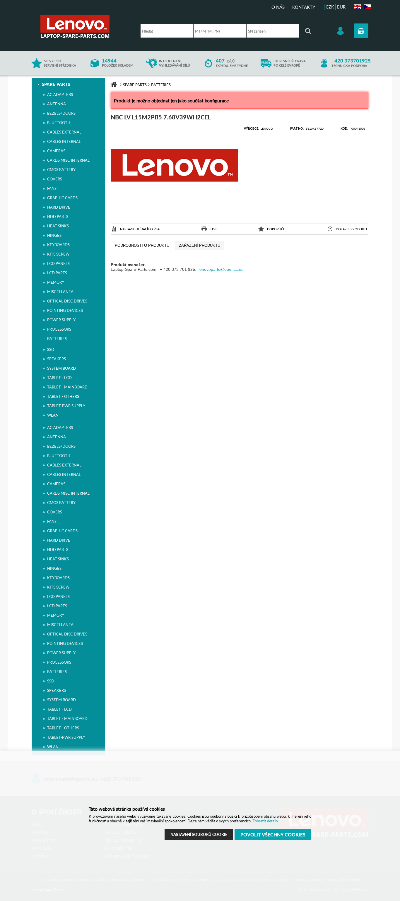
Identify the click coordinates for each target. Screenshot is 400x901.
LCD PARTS (57, 273)
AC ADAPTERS (60, 94)
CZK (330, 6)
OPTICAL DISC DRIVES (67, 301)
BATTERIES (57, 338)
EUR (341, 6)
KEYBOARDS (58, 244)
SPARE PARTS (56, 84)
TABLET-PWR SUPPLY (66, 405)
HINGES (54, 235)
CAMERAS (56, 150)
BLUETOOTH (58, 122)
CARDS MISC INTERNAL (68, 160)
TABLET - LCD (59, 377)
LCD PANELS (58, 263)
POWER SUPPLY (61, 319)
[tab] (142, 245)
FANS (52, 188)
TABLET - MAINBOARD (67, 387)
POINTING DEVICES (65, 310)
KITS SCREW (58, 254)
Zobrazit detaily (265, 821)
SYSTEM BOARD (61, 368)
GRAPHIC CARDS (62, 197)
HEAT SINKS (58, 226)
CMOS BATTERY (61, 169)
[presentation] (142, 245)
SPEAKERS (56, 358)
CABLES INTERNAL (64, 141)
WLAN (53, 415)
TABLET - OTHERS (63, 396)
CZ (366, 7)
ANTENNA (56, 104)
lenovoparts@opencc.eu (221, 269)
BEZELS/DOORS (61, 113)
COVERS (54, 179)
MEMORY (55, 282)
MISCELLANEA (60, 291)
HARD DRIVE (58, 207)
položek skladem (117, 63)
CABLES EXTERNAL (64, 132)
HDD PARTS (57, 216)
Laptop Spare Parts (84, 26)
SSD (50, 349)
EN (357, 7)
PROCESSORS (59, 329)
